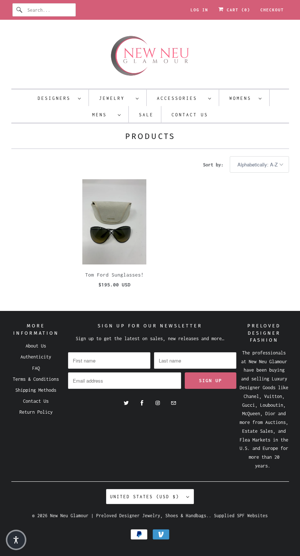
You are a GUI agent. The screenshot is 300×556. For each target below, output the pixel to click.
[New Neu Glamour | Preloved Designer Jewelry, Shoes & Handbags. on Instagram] (157, 403)
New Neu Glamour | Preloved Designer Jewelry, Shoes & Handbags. (129, 515)
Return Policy (36, 412)
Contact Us (190, 114)
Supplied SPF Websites (241, 515)
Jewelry (115, 98)
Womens (242, 98)
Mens (103, 114)
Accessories (181, 98)
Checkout (272, 10)
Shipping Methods (35, 390)
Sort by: (214, 165)
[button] (16, 540)
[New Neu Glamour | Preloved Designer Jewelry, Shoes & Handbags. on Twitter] (126, 403)
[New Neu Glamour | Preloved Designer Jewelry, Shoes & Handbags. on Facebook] (142, 403)
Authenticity (35, 357)
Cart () (237, 10)
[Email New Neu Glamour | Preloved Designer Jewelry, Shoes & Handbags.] (173, 403)
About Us (36, 346)
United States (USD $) (146, 496)
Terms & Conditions (36, 379)
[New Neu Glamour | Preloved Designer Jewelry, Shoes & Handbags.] (150, 56)
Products (150, 136)
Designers (56, 98)
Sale (146, 114)
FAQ (36, 368)
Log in (199, 10)
